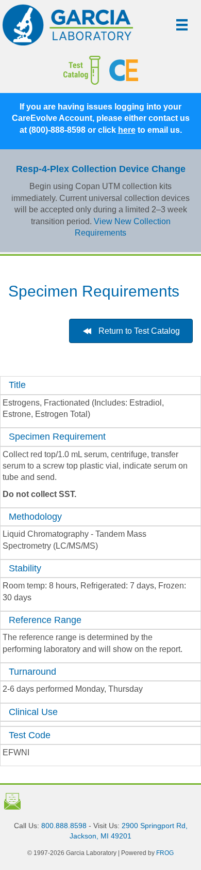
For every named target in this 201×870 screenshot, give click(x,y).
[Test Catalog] (58, 70)
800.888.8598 (64, 825)
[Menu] (182, 25)
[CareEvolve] (151, 70)
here (127, 130)
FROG (165, 853)
